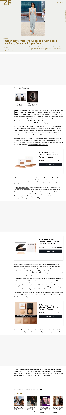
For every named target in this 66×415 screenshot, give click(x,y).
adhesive (43, 138)
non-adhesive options (55, 138)
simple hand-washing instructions (38, 144)
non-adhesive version (22, 187)
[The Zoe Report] (6, 2)
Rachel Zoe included (37, 123)
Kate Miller (6, 47)
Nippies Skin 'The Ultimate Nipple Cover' (34, 121)
